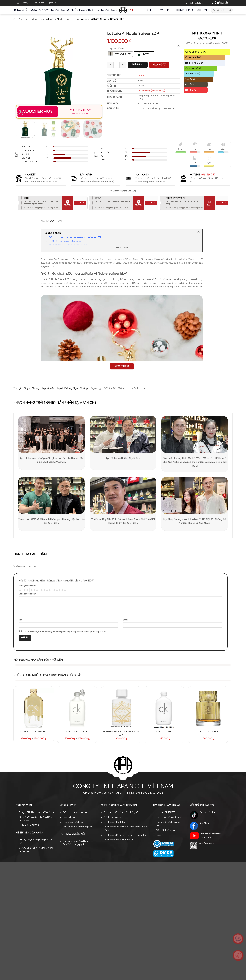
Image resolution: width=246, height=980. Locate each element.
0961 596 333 (208, 174)
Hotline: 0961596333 (165, 812)
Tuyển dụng (69, 817)
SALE (131, 10)
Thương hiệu (147, 10)
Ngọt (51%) (191, 90)
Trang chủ (20, 10)
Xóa (178, 47)
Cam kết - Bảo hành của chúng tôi (121, 812)
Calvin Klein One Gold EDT (33, 732)
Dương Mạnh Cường (76, 388)
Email (126, 620)
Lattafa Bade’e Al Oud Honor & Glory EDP (120, 733)
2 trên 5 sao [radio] (25, 590)
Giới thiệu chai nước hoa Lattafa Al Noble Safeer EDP (75, 237)
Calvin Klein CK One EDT (77, 732)
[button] (20, 113)
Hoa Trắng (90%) (194, 63)
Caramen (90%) (193, 57)
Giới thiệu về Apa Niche (75, 812)
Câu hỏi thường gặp (166, 830)
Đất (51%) (190, 84)
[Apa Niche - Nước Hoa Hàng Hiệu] (123, 10)
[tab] (51, 221)
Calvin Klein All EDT (164, 732)
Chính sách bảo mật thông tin (119, 840)
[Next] (96, 74)
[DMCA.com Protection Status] (163, 853)
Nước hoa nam (39, 10)
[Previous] (22, 74)
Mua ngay (159, 64)
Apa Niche (19, 19)
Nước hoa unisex (82, 10)
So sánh (203, 10)
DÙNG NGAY (80, 203)
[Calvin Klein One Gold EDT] (34, 708)
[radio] (120, 54)
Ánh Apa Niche (207, 812)
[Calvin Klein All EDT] (164, 708)
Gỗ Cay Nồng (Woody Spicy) (151, 91)
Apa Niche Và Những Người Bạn (123, 458)
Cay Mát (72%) (193, 68)
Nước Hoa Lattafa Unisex (72, 19)
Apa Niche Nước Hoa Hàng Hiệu (211, 835)
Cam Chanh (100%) (195, 52)
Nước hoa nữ (60, 10)
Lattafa (49, 19)
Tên (21, 620)
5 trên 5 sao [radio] (59, 590)
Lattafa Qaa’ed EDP (208, 732)
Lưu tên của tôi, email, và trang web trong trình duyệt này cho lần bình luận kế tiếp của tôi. (65, 632)
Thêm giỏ (137, 64)
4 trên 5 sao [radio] (45, 590)
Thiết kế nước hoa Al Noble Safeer (66, 241)
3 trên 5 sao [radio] (33, 590)
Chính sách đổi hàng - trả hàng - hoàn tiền (125, 835)
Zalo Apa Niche (206, 843)
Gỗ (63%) (190, 79)
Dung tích (112, 49)
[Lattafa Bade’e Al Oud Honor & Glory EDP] (121, 708)
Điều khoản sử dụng (73, 822)
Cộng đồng (184, 10)
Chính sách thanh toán (115, 822)
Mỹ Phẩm (165, 10)
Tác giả (159, 835)
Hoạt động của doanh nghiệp (77, 827)
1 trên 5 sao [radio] (19, 590)
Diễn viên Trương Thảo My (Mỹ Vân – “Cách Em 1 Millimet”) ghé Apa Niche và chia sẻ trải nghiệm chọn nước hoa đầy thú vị (195, 462)
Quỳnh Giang (31, 388)
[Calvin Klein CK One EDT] (77, 708)
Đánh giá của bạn (27, 586)
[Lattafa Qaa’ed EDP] (208, 708)
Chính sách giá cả (113, 817)
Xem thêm (122, 247)
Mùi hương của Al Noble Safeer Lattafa (68, 245)
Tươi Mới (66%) (192, 74)
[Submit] (230, 10)
